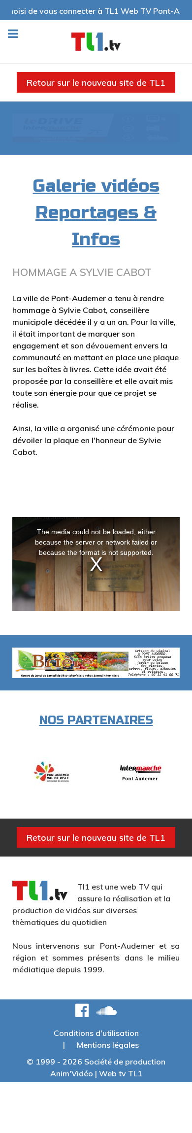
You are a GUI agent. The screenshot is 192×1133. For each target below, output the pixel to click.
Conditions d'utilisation (96, 1033)
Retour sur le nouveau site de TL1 (96, 82)
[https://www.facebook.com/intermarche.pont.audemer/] (140, 771)
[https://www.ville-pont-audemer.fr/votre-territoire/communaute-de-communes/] (51, 771)
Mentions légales (108, 1045)
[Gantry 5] (96, 42)
